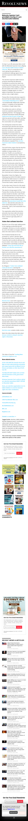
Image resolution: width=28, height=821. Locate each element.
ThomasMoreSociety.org (8, 402)
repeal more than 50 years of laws (11, 116)
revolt (7, 430)
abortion (13, 419)
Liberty (15, 425)
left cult (11, 425)
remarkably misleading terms (11, 100)
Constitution (19, 421)
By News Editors (16, 662)
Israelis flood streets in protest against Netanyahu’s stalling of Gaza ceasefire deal (15, 742)
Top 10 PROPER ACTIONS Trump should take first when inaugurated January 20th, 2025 (15, 750)
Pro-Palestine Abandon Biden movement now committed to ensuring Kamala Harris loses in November (16, 779)
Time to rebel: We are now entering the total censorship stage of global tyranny (16, 660)
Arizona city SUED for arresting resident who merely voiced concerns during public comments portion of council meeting (16, 668)
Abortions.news (6, 330)
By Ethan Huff (15, 677)
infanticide (5, 425)
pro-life (16, 428)
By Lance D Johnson (16, 790)
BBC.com (4, 408)
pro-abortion (9, 428)
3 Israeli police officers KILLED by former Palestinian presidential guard (16, 696)
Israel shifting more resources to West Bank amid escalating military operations (16, 681)
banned (4, 421)
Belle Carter (11, 21)
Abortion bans (6, 301)
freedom (16, 423)
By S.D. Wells (15, 738)
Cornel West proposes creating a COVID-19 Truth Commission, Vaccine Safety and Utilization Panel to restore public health (16, 757)
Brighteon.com (6, 411)
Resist (3, 430)
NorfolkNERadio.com (8, 405)
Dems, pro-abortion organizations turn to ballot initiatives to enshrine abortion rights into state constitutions (13, 387)
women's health (6, 432)
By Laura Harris (15, 648)
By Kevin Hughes (16, 768)
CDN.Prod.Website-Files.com (10, 399)
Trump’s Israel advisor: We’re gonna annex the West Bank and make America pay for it (16, 718)
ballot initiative (20, 419)
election (11, 423)
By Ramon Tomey (16, 671)
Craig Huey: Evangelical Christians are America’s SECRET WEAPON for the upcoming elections (16, 765)
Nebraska (10, 426)
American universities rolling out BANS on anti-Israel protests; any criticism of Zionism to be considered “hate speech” (16, 710)
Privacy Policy (11, 809)
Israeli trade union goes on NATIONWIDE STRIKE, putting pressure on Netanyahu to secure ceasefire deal (16, 725)
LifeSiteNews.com (7, 396)
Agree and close (13, 812)
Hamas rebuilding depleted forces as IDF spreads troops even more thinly (16, 675)
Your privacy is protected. (8, 457)
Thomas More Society (16, 430)
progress (20, 428)
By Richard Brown (16, 684)
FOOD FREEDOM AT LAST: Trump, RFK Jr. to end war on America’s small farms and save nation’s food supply (16, 772)
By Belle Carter (15, 655)
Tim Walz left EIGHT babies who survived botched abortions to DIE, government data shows (13, 374)
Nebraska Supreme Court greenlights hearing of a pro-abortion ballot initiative (16, 653)
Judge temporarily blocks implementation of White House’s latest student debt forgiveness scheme (15, 645)
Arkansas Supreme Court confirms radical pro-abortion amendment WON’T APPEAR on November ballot (13, 381)
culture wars (5, 423)
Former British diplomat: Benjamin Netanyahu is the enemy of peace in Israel (15, 703)
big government (11, 421)
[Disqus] (14, 538)
